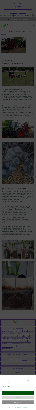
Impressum (25, 407)
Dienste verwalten (7, 386)
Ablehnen (18, 397)
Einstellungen (18, 402)
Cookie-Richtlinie (12, 407)
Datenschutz (19, 407)
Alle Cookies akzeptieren (18, 392)
